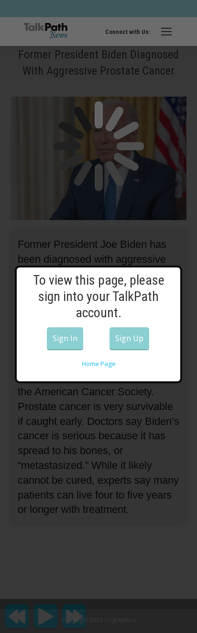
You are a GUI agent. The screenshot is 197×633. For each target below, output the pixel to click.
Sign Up (129, 338)
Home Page (99, 363)
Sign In (65, 338)
